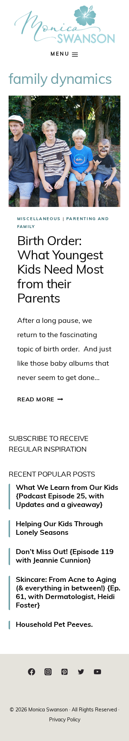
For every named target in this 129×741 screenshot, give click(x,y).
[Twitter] (81, 672)
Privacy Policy (64, 720)
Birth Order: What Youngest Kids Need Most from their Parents (60, 271)
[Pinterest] (64, 672)
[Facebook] (31, 672)
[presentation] (64, 151)
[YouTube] (97, 672)
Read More (40, 400)
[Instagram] (48, 672)
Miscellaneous (39, 219)
